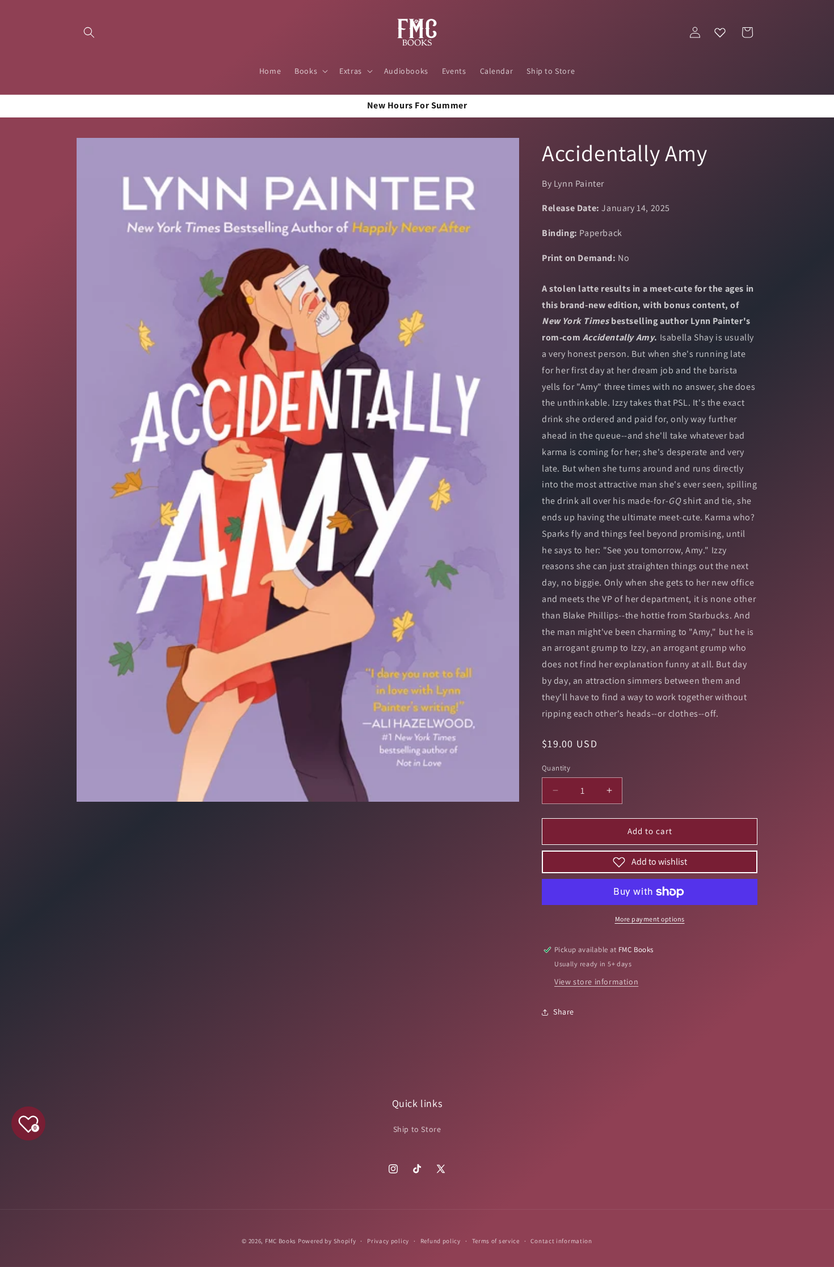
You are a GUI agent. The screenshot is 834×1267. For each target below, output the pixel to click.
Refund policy (440, 1240)
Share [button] (563, 1012)
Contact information (561, 1240)
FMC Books (280, 1241)
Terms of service (496, 1240)
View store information (596, 981)
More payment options (650, 919)
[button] (89, 32)
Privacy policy (388, 1240)
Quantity (556, 768)
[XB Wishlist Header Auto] (719, 32)
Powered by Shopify (327, 1241)
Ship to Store (417, 1129)
